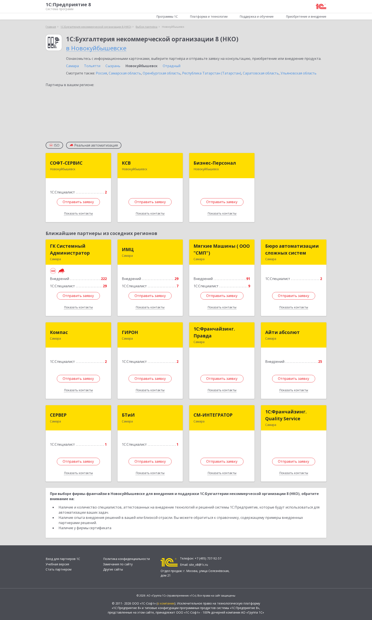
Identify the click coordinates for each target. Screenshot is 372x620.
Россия (101, 73)
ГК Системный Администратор (70, 249)
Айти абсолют (282, 332)
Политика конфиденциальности (126, 559)
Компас (59, 332)
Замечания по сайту (118, 564)
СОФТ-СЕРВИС (66, 163)
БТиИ (128, 415)
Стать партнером (58, 569)
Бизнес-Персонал (215, 163)
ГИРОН (130, 332)
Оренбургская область (161, 73)
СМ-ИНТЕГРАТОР (213, 415)
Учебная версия (57, 564)
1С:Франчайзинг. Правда (214, 332)
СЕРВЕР (58, 415)
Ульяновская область (298, 73)
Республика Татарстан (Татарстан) (211, 73)
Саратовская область (261, 73)
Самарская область (125, 73)
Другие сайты (113, 569)
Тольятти (92, 65)
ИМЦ (128, 249)
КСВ (126, 163)
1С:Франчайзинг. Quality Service (286, 415)
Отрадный (171, 65)
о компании (165, 603)
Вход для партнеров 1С (63, 559)
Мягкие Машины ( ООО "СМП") (222, 249)
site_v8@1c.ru (198, 565)
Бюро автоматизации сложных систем (292, 249)
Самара (72, 65)
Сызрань (112, 65)
